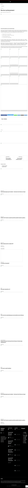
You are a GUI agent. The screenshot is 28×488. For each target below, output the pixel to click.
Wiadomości (2, 8)
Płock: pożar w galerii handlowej (6, 368)
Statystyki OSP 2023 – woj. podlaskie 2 (10, 433)
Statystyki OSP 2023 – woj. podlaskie (10, 442)
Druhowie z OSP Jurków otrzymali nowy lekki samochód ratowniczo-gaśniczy (13, 217)
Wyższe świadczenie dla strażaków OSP (7, 243)
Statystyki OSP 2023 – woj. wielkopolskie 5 (10, 450)
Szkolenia (24, 442)
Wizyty (24, 440)
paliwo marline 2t (3, 481)
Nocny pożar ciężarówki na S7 (5, 289)
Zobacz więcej (2, 246)
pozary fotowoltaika (13, 481)
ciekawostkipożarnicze (10, 482)
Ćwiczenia (24, 439)
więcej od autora (4, 166)
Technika (24, 436)
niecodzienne (5, 482)
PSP (19, 482)
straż (20, 482)
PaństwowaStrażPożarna (16, 482)
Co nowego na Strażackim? (5, 263)
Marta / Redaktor (4, 118)
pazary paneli (18, 481)
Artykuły (24, 433)
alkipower (10, 481)
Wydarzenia (24, 435)
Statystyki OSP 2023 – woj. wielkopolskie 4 (10, 459)
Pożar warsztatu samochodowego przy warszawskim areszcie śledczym (12, 315)
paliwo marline (7, 481)
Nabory (24, 438)
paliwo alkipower (23, 482)
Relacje (24, 437)
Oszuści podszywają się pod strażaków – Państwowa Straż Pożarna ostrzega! (13, 191)
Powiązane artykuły (4, 165)
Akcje (1, 367)
